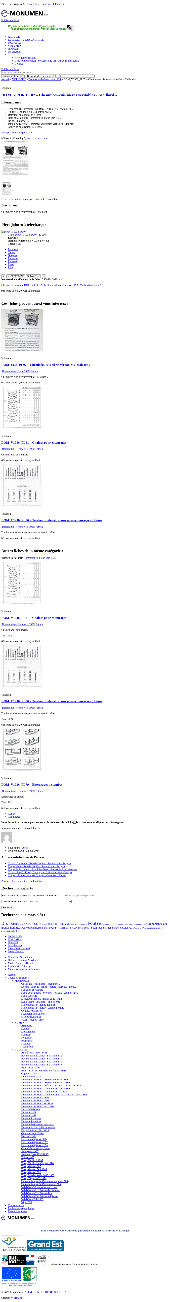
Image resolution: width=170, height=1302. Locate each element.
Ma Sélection (15, 945)
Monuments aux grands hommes (38, 1004)
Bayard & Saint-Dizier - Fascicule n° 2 (41, 1055)
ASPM (28, 1292)
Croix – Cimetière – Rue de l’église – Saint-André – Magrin (39, 863)
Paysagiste (26, 1040)
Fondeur (25, 1034)
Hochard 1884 (28, 1136)
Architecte (26, 1025)
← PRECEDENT (16, 276)
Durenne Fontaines (31, 1121)
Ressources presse (17, 1211)
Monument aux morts (107, 924)
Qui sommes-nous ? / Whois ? (23, 960)
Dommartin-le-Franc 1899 (35, 1097)
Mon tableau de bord (19, 948)
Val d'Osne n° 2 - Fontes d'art (36, 1193)
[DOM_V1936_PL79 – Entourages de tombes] (22, 769)
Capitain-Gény (29, 1073)
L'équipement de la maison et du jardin (41, 998)
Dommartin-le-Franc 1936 (15, 371)
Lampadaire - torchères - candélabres (40, 1001)
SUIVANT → (33, 276)
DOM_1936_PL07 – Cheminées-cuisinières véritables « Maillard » (46, 364)
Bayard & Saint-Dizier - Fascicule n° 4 (41, 1061)
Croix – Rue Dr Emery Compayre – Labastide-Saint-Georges (40, 872)
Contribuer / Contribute (20, 957)
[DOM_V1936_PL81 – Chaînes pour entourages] (22, 427)
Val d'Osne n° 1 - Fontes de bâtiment (40, 1190)
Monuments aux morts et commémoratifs (42, 1007)
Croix (45, 924)
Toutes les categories (19, 977)
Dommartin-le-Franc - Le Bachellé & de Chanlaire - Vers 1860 (54, 1094)
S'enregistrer (32, 4)
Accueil (5, 79)
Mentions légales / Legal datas (24, 969)
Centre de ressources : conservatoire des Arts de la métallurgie (47, 60)
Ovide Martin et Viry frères (35, 1148)
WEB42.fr (16, 1297)
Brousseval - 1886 (30, 1067)
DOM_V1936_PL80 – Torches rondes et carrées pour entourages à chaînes (51, 520)
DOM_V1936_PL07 (26, 234)
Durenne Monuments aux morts (37, 1124)
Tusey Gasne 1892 (31, 1172)
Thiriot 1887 (27, 1157)
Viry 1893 (26, 1202)
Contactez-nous (16, 1205)
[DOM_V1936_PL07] (13, 231)
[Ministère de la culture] (30, 1264)
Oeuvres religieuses (31, 927)
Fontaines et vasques (77, 924)
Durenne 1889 (28, 1115)
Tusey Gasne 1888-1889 (34, 1169)
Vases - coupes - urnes (32, 1019)
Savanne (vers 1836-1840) (35, 1154)
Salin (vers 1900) (30, 1151)
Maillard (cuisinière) (90, 285)
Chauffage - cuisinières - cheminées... (40, 983)
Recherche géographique (21, 1208)
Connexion (46, 4)
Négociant (26, 1037)
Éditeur (25, 1028)
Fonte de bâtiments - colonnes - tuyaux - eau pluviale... (50, 992)
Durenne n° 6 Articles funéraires (38, 1127)
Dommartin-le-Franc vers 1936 (44, 79)
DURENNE (53, 924)
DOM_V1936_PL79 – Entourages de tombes (31, 784)
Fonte (93, 923)
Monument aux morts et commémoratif (132, 924)
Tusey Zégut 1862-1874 (33, 1178)
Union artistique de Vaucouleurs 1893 (41, 1184)
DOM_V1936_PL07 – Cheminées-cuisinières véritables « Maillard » (59, 95)
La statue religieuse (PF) (34, 1139)
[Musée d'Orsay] (17, 1264)
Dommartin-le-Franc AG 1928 (37, 1103)
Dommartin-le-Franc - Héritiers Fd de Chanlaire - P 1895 (51, 1085)
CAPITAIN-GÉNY (31, 923)
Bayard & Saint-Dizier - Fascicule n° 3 (41, 1058)
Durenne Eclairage (31, 1118)
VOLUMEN (15, 45)
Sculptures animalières (33, 1013)
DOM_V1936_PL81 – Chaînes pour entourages (33, 442)
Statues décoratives (122, 927)
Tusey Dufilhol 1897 (32, 1160)
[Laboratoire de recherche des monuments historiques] (42, 1264)
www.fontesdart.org (25, 57)
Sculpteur (96, 927)
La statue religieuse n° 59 (34, 1145)
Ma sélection (14, 51)
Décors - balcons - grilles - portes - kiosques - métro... (49, 986)
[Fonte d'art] (4, 1264)
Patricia (38, 199)
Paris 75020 (48, 927)
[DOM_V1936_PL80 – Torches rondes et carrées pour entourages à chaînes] (22, 505)
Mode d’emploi (16, 951)
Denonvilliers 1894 (31, 1076)
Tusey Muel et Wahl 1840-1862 (37, 1175)
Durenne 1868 (28, 1112)
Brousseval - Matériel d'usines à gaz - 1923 (43, 1070)
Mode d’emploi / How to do (22, 963)
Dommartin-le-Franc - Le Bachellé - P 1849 (44, 1091)
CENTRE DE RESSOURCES (50, 1292)
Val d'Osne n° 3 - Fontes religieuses (39, 1196)
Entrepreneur (28, 1031)
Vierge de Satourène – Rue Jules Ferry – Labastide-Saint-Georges (42, 869)
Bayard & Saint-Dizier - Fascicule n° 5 (41, 1064)
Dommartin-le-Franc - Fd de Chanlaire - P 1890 (46, 1082)
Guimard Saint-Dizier (32, 1133)
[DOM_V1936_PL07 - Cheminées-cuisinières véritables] (6, 196)
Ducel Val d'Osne (30, 1109)
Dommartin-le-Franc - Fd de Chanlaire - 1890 (45, 1079)
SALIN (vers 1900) (80, 927)
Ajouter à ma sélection (35, 138)
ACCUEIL (14, 36)
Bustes (18, 924)
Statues (107, 927)
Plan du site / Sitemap (19, 966)
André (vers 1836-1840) (34, 1052)
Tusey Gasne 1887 (31, 1166)
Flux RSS (60, 4)
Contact (19, 63)
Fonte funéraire (29, 995)
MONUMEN (15, 42)
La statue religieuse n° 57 (34, 1142)
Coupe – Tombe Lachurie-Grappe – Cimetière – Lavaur (37, 875)
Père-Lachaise (62, 927)
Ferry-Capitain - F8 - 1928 (35, 1130)
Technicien (27, 1046)
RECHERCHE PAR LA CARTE (26, 39)
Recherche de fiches (12, 76)
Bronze (8, 923)
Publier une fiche (10, 20)
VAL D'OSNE (139, 927)
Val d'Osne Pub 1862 (32, 1199)
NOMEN (13, 48)
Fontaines (63, 924)
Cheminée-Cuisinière (12, 285)
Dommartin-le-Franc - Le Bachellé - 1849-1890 (46, 1088)
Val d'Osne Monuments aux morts (39, 1187)
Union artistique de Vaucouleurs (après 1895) (45, 1181)
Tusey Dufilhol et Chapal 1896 (37, 1163)
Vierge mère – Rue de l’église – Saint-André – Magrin (36, 866)
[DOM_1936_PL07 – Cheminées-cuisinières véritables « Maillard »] (22, 349)
